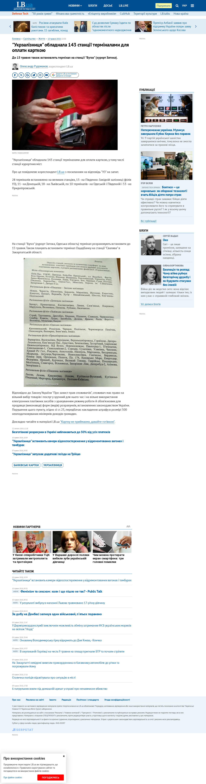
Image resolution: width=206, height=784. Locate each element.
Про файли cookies (12, 777)
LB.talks (165, 13)
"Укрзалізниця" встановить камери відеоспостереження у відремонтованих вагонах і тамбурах (68, 443)
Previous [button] (10, 26)
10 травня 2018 (54, 39)
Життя (41, 38)
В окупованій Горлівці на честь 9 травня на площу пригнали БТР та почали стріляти (68, 651)
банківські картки (26, 465)
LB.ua (60, 172)
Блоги (92, 5)
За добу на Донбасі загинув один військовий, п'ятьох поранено (57, 614)
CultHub (125, 13)
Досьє (108, 5)
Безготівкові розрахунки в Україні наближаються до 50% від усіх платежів (61, 432)
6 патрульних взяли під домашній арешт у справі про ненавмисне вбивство (59, 689)
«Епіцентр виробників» (102, 13)
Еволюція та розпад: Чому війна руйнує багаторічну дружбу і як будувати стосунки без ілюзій (177, 277)
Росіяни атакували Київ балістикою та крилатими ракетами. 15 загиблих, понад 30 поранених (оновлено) (49, 28)
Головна (16, 38)
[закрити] (64, 756)
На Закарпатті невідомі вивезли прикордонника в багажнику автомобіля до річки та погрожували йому (65, 664)
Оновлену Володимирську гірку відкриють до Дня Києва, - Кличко (57, 640)
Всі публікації (148, 221)
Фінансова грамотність (70, 13)
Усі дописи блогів (150, 304)
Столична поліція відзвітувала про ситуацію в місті (44, 677)
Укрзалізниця (52, 465)
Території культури (145, 13)
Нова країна (181, 13)
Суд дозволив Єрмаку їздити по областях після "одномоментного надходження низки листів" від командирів (111, 28)
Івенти (52, 699)
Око (165, 240)
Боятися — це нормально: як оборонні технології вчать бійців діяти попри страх (164, 191)
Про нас (16, 699)
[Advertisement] (72, 218)
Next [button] (196, 26)
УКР (184, 5)
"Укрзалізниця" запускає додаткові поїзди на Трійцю (46, 454)
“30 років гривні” (42, 13)
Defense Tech (20, 13)
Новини (74, 5)
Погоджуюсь (50, 777)
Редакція (66, 699)
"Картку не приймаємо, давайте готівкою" (87, 422)
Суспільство (29, 38)
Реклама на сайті (35, 699)
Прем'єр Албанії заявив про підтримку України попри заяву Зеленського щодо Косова (172, 26)
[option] (42, 26)
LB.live (123, 5)
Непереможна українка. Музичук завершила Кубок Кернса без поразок (165, 132)
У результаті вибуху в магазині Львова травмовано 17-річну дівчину (59, 603)
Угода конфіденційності (117, 699)
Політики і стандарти (87, 699)
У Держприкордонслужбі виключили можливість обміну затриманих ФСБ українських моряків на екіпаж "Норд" (71, 627)
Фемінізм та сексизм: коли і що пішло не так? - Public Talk (57, 591)
